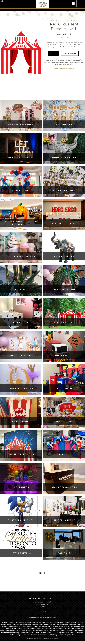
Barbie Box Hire (40, 632)
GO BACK (53, 53)
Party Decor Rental (23, 630)
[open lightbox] (21, 53)
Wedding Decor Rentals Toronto (24, 624)
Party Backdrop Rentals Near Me (43, 630)
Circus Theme (53, 626)
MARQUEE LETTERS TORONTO (64, 20)
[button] (73, 3)
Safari (16, 626)
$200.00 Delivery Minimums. (64, 68)
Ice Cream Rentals (25, 626)
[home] (42, 4)
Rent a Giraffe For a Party (10, 632)
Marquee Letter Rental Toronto (26, 622)
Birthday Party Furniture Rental (71, 628)
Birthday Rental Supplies (50, 628)
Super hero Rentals (40, 626)
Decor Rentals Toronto (65, 624)
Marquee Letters (8, 622)
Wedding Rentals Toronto (46, 624)
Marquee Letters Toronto (48, 622)
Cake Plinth (65, 632)
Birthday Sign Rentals (14, 628)
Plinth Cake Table (53, 632)
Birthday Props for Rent (32, 628)
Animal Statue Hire (27, 632)
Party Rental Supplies (7, 630)
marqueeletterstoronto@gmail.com (42, 617)
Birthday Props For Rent (75, 630)
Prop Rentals (60, 630)
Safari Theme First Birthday (47, 635)
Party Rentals (79, 624)
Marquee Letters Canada (67, 622)
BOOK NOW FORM (70, 53)
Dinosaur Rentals (7, 626)
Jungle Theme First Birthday (26, 635)
